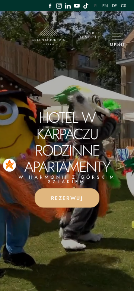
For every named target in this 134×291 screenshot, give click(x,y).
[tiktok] (86, 5)
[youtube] (77, 5)
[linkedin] (68, 5)
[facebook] (50, 5)
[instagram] (59, 5)
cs (124, 6)
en (105, 6)
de (114, 6)
